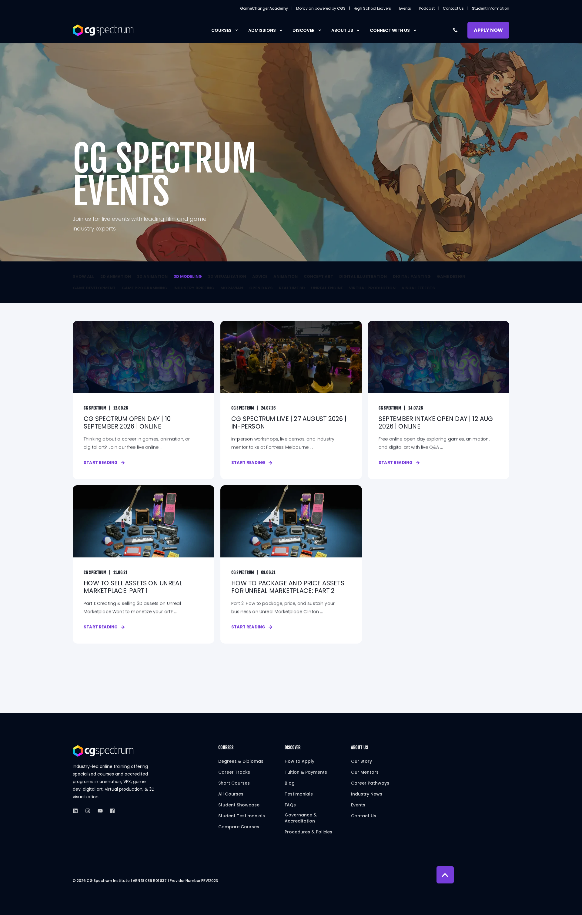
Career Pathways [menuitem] (370, 783)
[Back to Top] (445, 874)
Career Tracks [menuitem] (234, 772)
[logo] (103, 751)
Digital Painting (412, 276)
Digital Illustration (363, 276)
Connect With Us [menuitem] (390, 30)
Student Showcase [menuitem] (238, 805)
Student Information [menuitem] (490, 8)
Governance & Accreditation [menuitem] (301, 818)
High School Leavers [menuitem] (372, 8)
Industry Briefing (193, 288)
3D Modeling (188, 276)
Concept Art (318, 276)
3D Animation (152, 276)
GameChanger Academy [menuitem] (264, 8)
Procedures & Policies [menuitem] (308, 832)
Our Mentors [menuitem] (365, 772)
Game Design (451, 276)
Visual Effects (418, 288)
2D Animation (115, 276)
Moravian (231, 288)
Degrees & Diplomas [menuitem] (240, 761)
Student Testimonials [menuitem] (241, 816)
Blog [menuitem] (290, 783)
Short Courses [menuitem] (234, 783)
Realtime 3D (292, 288)
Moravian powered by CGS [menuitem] (321, 8)
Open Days (261, 288)
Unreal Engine (327, 288)
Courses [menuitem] (221, 30)
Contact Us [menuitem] (453, 8)
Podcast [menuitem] (427, 8)
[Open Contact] (455, 30)
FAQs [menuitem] (290, 805)
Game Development (94, 288)
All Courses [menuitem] (230, 794)
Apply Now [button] (488, 30)
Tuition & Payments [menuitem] (306, 772)
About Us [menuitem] (342, 30)
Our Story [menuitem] (361, 761)
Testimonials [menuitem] (299, 794)
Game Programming (144, 288)
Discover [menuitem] (304, 30)
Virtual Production (372, 288)
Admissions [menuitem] (262, 30)
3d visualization (227, 276)
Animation (285, 276)
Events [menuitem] (405, 8)
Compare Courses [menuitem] (238, 827)
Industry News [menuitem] (366, 794)
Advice (259, 276)
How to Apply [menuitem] (299, 761)
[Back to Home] (103, 30)
